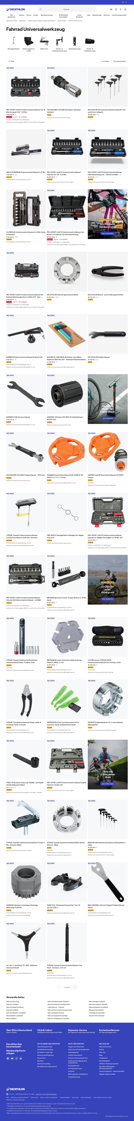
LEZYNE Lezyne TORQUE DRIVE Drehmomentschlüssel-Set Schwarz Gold (104, 661)
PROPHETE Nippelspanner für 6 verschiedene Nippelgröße (105, 723)
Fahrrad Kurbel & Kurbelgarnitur (59, 1004)
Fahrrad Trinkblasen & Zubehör (58, 1018)
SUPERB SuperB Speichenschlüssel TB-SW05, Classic (106, 476)
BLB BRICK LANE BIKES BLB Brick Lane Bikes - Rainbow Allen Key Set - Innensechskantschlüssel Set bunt (66, 358)
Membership (97, 15)
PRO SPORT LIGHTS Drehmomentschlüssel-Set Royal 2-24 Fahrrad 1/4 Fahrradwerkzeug (65, 233)
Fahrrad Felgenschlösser (15, 1007)
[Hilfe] (116, 9)
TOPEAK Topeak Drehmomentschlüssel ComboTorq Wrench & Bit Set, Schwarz (22, 536)
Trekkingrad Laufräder (97, 1013)
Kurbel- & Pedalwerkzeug (89, 50)
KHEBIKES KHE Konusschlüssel (18, 417)
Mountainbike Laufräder (14, 1016)
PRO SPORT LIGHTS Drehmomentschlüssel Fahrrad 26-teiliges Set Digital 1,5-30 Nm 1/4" (105, 536)
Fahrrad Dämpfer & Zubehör (16, 1013)
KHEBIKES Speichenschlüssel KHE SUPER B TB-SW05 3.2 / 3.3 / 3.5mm (65, 476)
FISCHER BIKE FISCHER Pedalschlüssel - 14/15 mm (25, 475)
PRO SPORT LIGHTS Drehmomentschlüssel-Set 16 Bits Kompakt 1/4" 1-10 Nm (26, 111)
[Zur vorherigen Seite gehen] (59, 987)
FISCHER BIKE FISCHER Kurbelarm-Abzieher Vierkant (64, 111)
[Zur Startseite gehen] (15, 9)
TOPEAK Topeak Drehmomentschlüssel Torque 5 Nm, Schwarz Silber (25, 844)
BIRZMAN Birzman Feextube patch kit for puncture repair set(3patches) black (63, 723)
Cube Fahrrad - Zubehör (56, 1007)
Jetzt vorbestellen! (108, 233)
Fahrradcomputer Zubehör (98, 1004)
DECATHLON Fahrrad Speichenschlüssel (62, 295)
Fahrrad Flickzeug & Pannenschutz (60, 1010)
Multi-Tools (44, 49)
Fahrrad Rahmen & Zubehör (98, 1007)
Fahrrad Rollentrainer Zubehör (58, 1001)
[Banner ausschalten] (123, 2)
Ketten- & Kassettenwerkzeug (59, 50)
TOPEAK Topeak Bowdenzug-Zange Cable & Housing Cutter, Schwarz (23, 723)
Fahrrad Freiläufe (12, 1010)
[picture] (26, 87)
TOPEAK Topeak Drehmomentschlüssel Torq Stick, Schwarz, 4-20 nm (64, 966)
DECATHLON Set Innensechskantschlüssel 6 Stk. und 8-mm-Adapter (107, 111)
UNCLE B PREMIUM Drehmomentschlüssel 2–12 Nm (26, 172)
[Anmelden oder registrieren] (120, 9)
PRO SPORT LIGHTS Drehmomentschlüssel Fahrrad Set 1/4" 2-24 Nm (64, 173)
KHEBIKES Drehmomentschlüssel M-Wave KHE (24, 357)
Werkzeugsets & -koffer (29, 50)
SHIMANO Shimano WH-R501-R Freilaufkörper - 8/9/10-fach (65, 418)
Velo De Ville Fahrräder (97, 1016)
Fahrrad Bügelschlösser (56, 1013)
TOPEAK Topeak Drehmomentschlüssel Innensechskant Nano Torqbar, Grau (22, 661)
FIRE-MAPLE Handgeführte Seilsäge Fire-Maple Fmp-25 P (65, 536)
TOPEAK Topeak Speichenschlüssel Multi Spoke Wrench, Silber (66, 844)
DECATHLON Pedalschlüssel (99, 357)
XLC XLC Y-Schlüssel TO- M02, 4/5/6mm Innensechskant (22, 966)
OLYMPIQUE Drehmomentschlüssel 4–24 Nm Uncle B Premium (26, 233)
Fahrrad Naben (11, 1018)
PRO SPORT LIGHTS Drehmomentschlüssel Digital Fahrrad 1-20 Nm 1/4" (67, 784)
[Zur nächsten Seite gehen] (75, 987)
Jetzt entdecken (108, 418)
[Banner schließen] (126, 2)
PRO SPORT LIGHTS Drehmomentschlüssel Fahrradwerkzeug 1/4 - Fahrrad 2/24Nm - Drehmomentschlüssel (105, 173)
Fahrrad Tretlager (12, 1004)
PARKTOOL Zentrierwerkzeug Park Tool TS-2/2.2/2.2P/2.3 (64, 906)
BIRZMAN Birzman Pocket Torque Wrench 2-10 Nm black (67, 599)
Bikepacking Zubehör (96, 1010)
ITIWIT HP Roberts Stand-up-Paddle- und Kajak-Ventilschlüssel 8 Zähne (25, 784)
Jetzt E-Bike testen (108, 784)
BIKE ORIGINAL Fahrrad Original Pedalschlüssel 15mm (106, 906)
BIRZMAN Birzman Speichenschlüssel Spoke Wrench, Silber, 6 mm (64, 661)
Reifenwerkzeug (75, 49)
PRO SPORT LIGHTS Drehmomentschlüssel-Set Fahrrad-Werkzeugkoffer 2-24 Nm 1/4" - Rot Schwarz (25, 296)
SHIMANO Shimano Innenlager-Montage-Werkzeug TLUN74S (22, 906)
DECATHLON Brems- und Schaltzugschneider (106, 295)
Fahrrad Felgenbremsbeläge (58, 1016)
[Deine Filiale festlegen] (111, 9)
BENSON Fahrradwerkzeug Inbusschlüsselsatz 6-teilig (107, 844)
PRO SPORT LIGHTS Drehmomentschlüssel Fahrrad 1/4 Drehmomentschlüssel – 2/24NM (23, 599)
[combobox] (120, 61)
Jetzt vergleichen (107, 599)
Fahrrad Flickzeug (12, 1001)
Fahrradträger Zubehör (97, 1001)
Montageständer (14, 49)
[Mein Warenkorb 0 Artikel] (125, 9)
